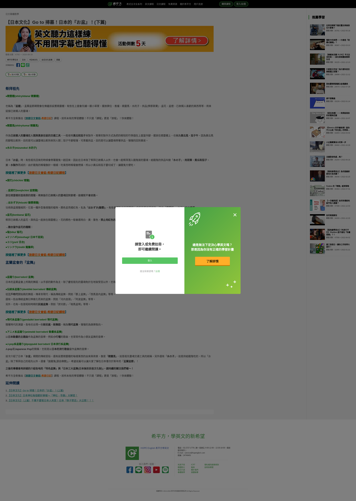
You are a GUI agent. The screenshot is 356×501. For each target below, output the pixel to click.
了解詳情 (212, 261)
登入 (150, 260)
